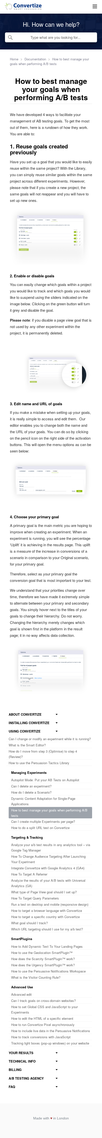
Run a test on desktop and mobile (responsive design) (49, 904)
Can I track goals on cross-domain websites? (43, 1000)
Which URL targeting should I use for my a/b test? (47, 929)
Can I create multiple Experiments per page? (43, 821)
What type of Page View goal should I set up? (44, 892)
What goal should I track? (29, 923)
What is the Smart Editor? (27, 745)
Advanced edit (21, 994)
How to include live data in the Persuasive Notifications (50, 1030)
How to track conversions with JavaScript (41, 1037)
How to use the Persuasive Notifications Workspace (48, 971)
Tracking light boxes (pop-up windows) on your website (50, 1043)
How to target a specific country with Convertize (45, 916)
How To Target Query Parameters (35, 898)
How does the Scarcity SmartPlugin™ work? (43, 958)
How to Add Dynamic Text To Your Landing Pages (47, 946)
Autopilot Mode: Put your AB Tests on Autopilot (45, 780)
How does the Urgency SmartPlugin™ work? (43, 965)
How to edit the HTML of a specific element (42, 1018)
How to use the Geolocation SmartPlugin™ (42, 952)
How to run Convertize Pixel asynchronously (43, 1024)
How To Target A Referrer (29, 874)
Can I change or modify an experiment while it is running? (50, 738)
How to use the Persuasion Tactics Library (39, 762)
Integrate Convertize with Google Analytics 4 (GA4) (47, 868)
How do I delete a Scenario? (31, 792)
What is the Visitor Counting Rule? (35, 977)
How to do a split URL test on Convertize (40, 827)
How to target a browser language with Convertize (46, 910)
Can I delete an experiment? (31, 786)
